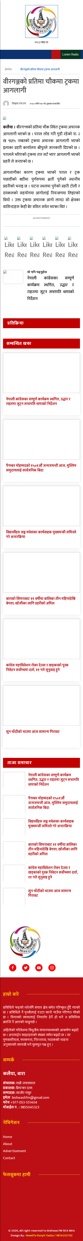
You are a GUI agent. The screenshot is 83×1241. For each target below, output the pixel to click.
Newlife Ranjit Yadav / (41, 1235)
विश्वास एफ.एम (19, 103)
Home (7, 1137)
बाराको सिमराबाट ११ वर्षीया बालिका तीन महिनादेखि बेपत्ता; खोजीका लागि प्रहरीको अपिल (41, 601)
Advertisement (14, 1151)
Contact (9, 1158)
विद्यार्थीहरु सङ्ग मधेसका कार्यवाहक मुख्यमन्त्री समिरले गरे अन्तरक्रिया (41, 534)
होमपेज (8, 69)
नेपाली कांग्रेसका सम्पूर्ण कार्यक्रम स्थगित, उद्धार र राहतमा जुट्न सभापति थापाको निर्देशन (38, 401)
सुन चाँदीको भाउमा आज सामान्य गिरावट (33, 732)
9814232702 (64, 1235)
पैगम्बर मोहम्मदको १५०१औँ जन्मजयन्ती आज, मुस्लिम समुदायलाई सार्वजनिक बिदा (41, 468)
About (7, 1144)
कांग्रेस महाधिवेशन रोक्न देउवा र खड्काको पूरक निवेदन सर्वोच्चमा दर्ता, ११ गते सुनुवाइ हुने (37, 667)
